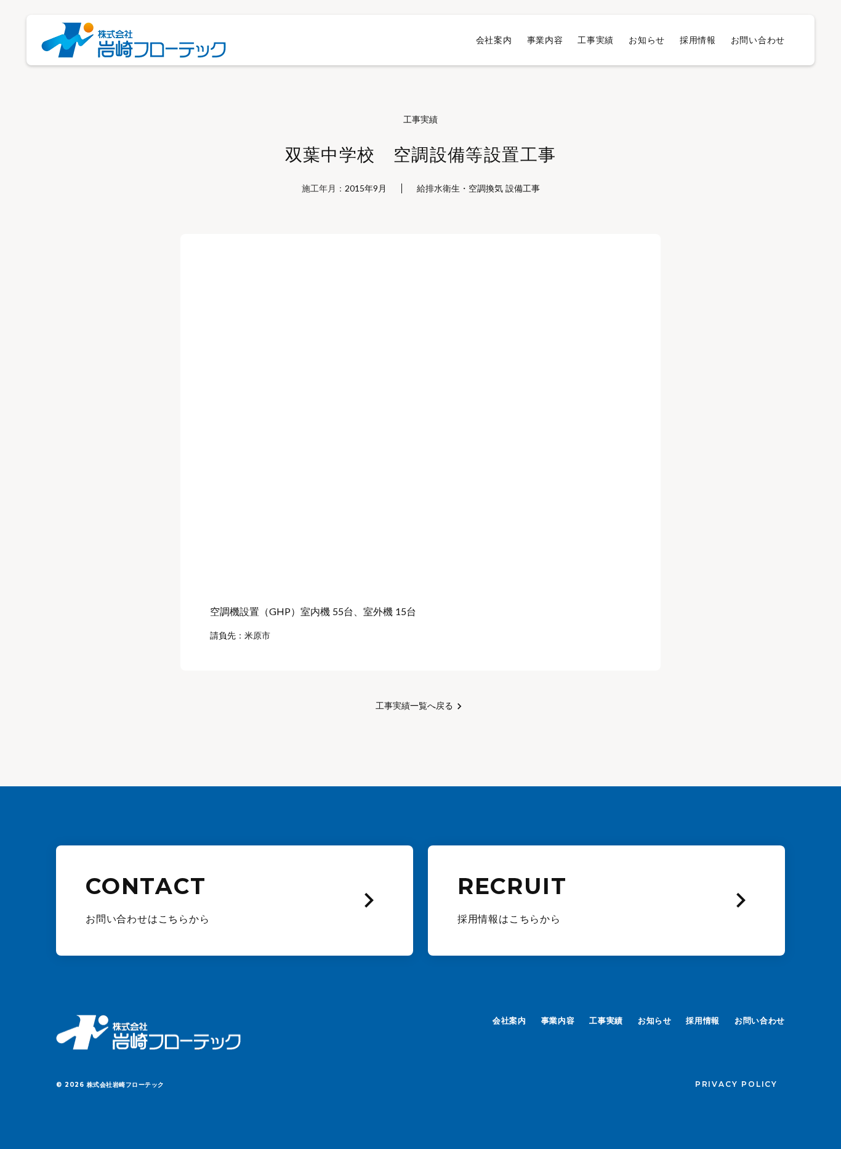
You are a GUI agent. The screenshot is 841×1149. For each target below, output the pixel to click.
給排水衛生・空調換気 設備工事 (478, 188)
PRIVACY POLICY (736, 1084)
